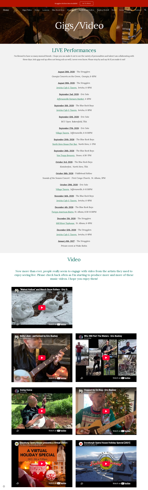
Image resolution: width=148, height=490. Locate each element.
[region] (74, 3)
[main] (79, 25)
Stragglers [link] (71, 10)
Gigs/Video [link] (27, 10)
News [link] (121, 10)
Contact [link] (138, 10)
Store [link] (114, 10)
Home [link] (37, 10)
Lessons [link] (45, 10)
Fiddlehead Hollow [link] (86, 10)
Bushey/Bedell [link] (103, 10)
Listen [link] (129, 10)
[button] (145, 10)
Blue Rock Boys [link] (58, 10)
